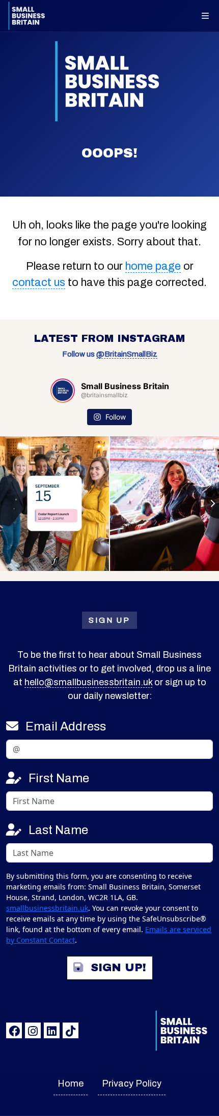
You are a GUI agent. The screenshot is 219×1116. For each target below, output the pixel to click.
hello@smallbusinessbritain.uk (88, 682)
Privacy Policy (131, 1083)
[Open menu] (205, 16)
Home (71, 1083)
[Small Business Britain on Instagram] (33, 1030)
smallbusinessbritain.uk (47, 908)
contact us (38, 282)
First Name (59, 778)
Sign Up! (118, 968)
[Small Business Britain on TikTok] (70, 1030)
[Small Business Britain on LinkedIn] (52, 1030)
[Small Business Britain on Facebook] (14, 1030)
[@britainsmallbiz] (62, 390)
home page (153, 266)
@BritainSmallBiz (126, 354)
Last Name (58, 830)
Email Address (65, 726)
